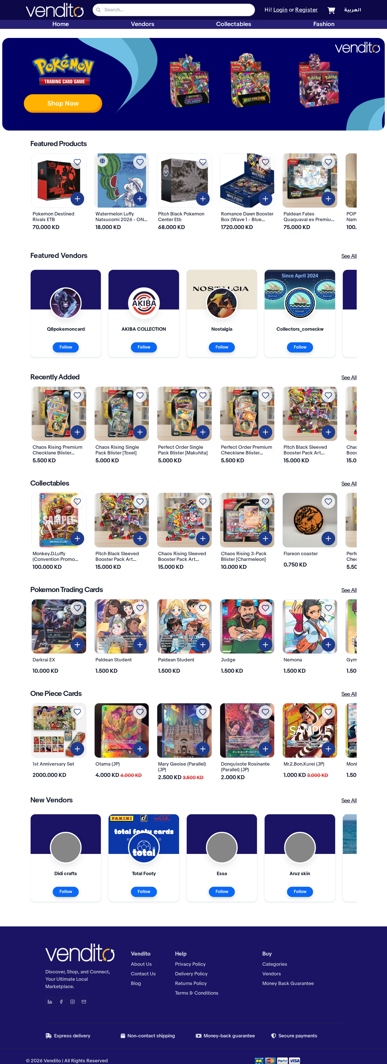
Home (60, 24)
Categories (274, 964)
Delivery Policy (191, 974)
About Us (141, 964)
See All (349, 256)
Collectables (233, 24)
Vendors (142, 24)
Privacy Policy (190, 964)
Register (306, 10)
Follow (65, 347)
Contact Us (143, 974)
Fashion (324, 24)
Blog (136, 983)
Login (280, 10)
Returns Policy (191, 983)
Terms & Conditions (196, 993)
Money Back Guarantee (288, 983)
